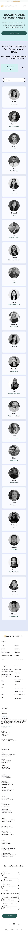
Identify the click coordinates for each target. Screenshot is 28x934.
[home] (9, 6)
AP (2, 697)
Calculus (17, 655)
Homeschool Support (6, 655)
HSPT (2, 694)
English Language (5, 652)
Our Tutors (17, 684)
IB (1, 701)
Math (2, 645)
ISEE (2, 691)
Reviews (17, 676)
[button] (24, 6)
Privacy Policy (18, 698)
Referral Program (19, 691)
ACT (2, 684)
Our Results (17, 673)
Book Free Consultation (20, 688)
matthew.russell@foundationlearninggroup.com (11, 740)
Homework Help (18, 659)
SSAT (2, 687)
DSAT (2, 681)
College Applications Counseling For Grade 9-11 (7, 676)
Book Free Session (14, 33)
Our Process (18, 669)
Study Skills (4, 659)
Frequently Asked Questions (19, 680)
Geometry (17, 648)
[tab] (9, 68)
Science (3, 648)
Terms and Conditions (20, 694)
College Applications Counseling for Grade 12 (7, 670)
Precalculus (17, 652)
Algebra (16, 645)
